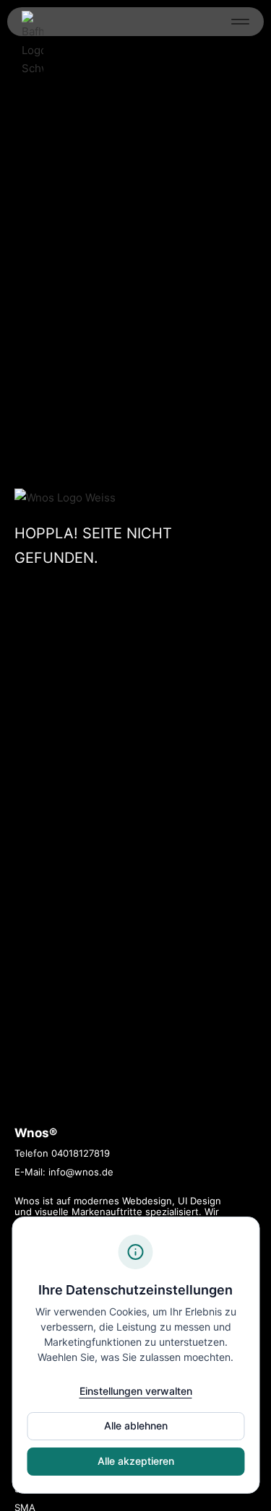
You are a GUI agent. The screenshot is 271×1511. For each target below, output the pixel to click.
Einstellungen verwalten (135, 1391)
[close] (240, 21)
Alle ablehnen (136, 1425)
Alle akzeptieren (136, 1461)
